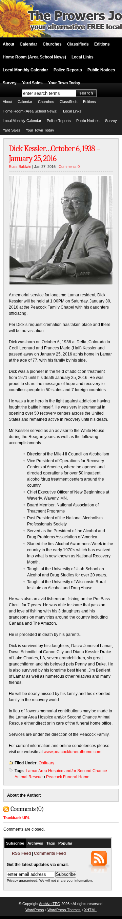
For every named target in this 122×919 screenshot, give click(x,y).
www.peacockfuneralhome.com (72, 751)
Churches (52, 44)
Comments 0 (69, 166)
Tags (50, 843)
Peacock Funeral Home (67, 777)
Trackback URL (16, 818)
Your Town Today (64, 83)
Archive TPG (49, 904)
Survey (10, 83)
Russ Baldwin (20, 166)
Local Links (83, 57)
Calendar (28, 44)
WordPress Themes (64, 910)
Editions (102, 44)
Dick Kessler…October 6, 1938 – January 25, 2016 (54, 153)
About (8, 44)
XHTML (90, 910)
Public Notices (101, 70)
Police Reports (68, 70)
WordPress (34, 910)
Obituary (46, 763)
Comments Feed (50, 853)
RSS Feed (21, 853)
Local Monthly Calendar (25, 70)
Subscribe (15, 843)
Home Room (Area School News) (34, 57)
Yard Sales (32, 83)
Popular (65, 843)
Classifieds (78, 44)
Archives (35, 843)
